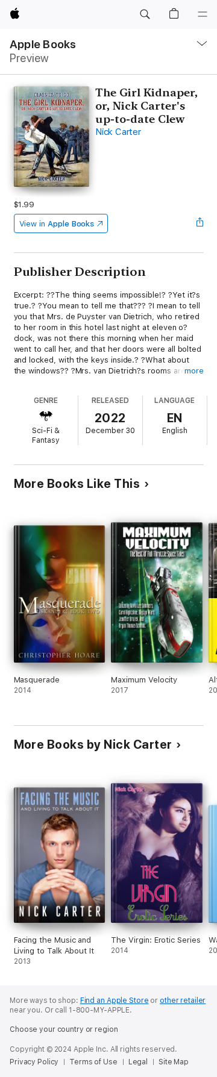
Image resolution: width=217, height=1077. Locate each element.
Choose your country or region (64, 1029)
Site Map (174, 1062)
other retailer (183, 1000)
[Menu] (202, 14)
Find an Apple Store (114, 1000)
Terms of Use (93, 1062)
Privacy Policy (34, 1062)
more (194, 370)
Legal (138, 1062)
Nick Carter (117, 131)
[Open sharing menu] (199, 223)
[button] (144, 14)
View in (57, 223)
